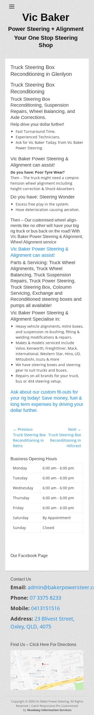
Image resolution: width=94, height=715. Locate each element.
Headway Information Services (49, 710)
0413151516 (45, 608)
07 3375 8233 (45, 597)
